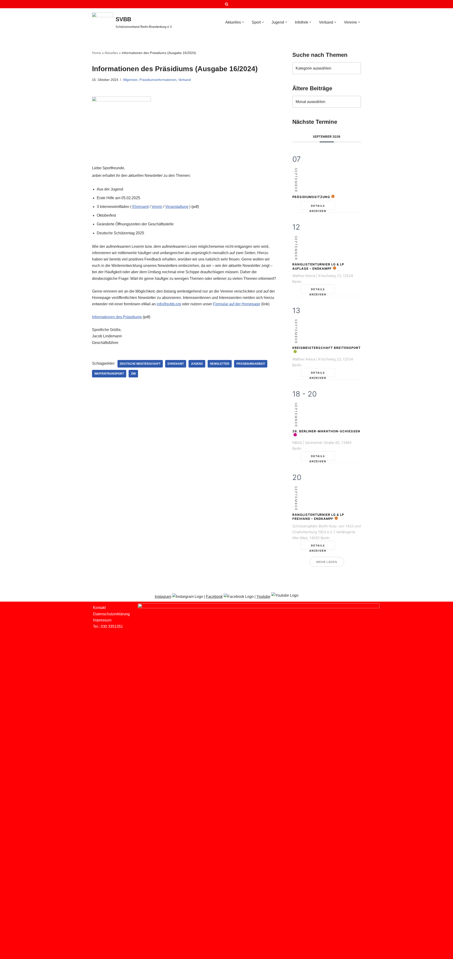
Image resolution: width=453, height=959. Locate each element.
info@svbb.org (169, 304)
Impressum (102, 620)
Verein (156, 207)
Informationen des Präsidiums (117, 317)
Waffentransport (109, 373)
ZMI (133, 373)
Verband (184, 80)
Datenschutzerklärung (111, 614)
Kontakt (99, 608)
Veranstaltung (176, 207)
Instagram (163, 597)
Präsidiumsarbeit (250, 363)
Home (96, 53)
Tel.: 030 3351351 (108, 626)
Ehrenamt (140, 207)
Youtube (263, 597)
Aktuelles (111, 53)
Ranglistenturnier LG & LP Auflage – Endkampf (318, 266)
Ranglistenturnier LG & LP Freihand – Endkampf (318, 517)
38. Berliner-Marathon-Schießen (326, 431)
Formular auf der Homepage (236, 304)
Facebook (214, 597)
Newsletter (219, 363)
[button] (243, 22)
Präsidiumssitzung (311, 197)
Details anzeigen (317, 207)
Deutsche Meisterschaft (140, 363)
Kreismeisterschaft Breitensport (326, 348)
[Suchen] (226, 4)
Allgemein (130, 80)
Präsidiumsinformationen (157, 80)
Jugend (197, 363)
